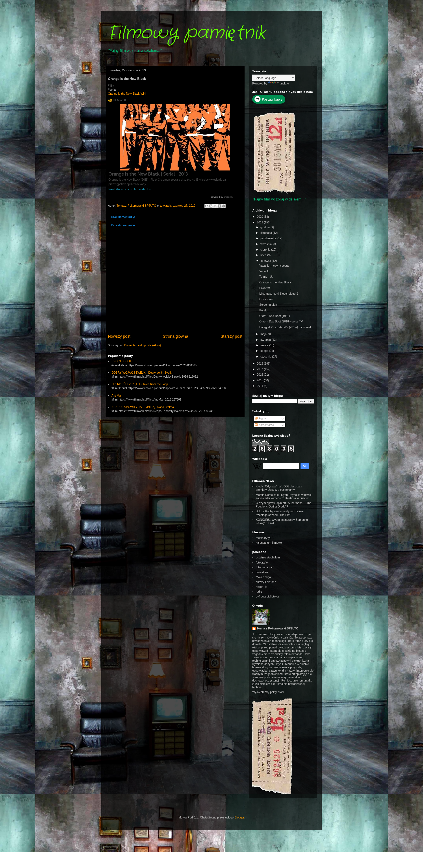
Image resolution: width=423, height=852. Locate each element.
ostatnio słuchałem (268, 557)
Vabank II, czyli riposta (274, 265)
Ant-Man (116, 395)
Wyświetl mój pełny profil (268, 692)
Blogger (239, 817)
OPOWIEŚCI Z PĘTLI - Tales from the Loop (139, 384)
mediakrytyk (263, 537)
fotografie (262, 562)
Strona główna (175, 336)
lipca (263, 255)
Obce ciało (266, 299)
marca (264, 345)
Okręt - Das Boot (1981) (274, 316)
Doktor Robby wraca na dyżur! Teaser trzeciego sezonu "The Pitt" (280, 513)
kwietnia (266, 339)
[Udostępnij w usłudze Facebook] (219, 206)
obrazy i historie (266, 582)
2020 (260, 216)
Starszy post (231, 336)
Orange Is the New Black (275, 282)
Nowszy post (119, 336)
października (268, 238)
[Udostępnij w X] (215, 206)
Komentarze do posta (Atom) (142, 345)
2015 (260, 380)
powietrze (262, 572)
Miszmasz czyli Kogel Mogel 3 (279, 293)
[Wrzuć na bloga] (211, 206)
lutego (264, 350)
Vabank (264, 271)
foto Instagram (265, 567)
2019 (260, 222)
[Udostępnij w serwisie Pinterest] (223, 206)
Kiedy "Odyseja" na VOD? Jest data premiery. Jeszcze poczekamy (279, 488)
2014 (260, 386)
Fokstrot (264, 288)
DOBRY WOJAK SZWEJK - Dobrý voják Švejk (141, 372)
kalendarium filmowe (269, 542)
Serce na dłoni (268, 304)
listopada (266, 232)
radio (259, 591)
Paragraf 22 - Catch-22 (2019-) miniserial (285, 327)
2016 (260, 374)
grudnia (265, 227)
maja (263, 334)
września (266, 244)
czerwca (266, 260)
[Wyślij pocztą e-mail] (206, 206)
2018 (260, 363)
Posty (262, 418)
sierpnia (265, 249)
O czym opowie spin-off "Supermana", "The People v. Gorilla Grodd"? (283, 504)
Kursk (263, 310)
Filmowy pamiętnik (186, 33)
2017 (260, 369)
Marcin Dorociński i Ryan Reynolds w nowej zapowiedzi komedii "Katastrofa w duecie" (284, 496)
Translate (283, 83)
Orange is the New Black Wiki (127, 93)
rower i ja (261, 586)
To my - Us (266, 276)
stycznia (266, 356)
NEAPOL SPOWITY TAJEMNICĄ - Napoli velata (142, 407)
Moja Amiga (263, 577)
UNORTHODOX (121, 361)
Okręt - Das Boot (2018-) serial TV (281, 321)
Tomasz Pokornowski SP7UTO (277, 628)
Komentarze (266, 425)
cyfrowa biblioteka (267, 596)
